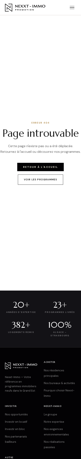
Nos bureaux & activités (59, 383)
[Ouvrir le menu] (72, 7)
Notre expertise (54, 422)
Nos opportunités (16, 414)
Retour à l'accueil (40, 167)
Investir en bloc (15, 429)
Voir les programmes (40, 179)
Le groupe (50, 414)
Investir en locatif (16, 422)
